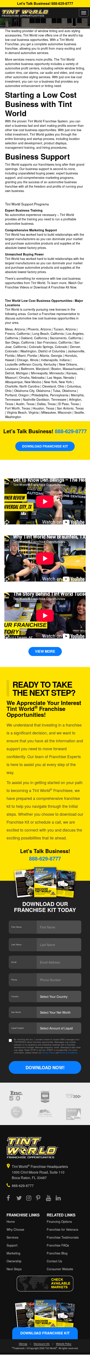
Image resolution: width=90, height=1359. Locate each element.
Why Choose (15, 1229)
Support (12, 1245)
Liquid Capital (17, 1028)
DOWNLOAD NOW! (45, 1067)
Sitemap (23, 1343)
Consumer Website (60, 1269)
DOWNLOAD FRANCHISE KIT (45, 446)
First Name (17, 927)
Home (11, 1221)
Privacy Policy (48, 1052)
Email (15, 962)
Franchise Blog (57, 1253)
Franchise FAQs (58, 1245)
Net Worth (17, 1012)
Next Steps (14, 1269)
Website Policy (63, 1343)
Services (12, 1237)
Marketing (13, 1253)
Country (16, 996)
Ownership (14, 1261)
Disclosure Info (42, 1343)
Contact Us (54, 1261)
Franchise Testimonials (63, 1237)
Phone (15, 979)
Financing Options (59, 1221)
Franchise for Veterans (62, 1229)
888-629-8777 (62, 3)
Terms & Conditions (68, 1052)
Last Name (17, 944)
